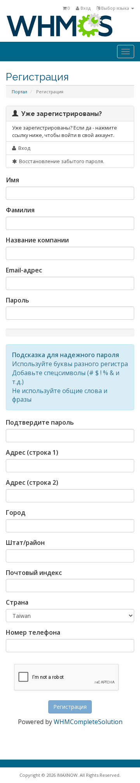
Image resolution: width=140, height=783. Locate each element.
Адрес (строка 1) (32, 452)
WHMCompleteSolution (88, 721)
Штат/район (25, 542)
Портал (19, 91)
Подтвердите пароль (40, 422)
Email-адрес (24, 270)
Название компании (37, 240)
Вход (85, 8)
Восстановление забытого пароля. (60, 161)
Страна (17, 602)
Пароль (17, 300)
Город (15, 512)
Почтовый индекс (34, 572)
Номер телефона (33, 632)
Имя (12, 180)
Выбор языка (115, 8)
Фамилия (20, 210)
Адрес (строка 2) (32, 482)
